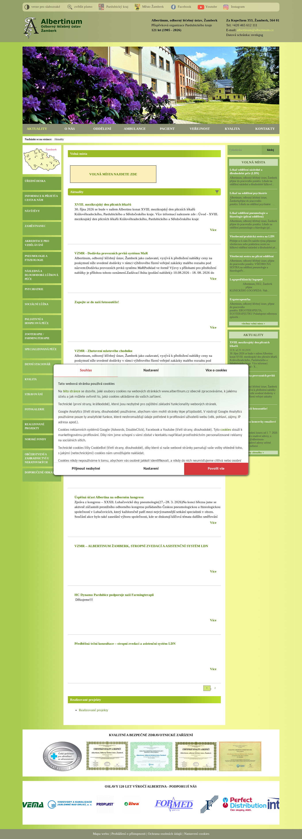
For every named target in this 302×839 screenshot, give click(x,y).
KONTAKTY (265, 128)
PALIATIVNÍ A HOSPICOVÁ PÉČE (37, 321)
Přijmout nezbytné (86, 469)
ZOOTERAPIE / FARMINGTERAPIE (37, 336)
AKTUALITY (37, 128)
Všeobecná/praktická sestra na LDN (252, 236)
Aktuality (59, 139)
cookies (225, 430)
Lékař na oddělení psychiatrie (248, 193)
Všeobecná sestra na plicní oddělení (252, 256)
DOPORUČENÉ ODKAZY (40, 472)
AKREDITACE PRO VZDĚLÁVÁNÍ (37, 243)
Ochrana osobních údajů (165, 833)
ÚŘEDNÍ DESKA (35, 181)
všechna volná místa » (253, 323)
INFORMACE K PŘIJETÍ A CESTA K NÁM (41, 198)
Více (213, 230)
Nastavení (151, 370)
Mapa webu (101, 833)
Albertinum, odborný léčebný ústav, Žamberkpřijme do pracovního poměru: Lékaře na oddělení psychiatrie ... (252, 201)
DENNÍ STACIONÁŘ (37, 364)
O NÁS (70, 128)
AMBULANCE (135, 128)
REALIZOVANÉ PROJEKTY (34, 426)
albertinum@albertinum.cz (255, 30)
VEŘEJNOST (200, 128)
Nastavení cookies (196, 833)
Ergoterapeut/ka (240, 299)
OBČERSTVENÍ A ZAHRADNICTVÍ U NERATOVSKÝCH (37, 458)
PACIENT (167, 128)
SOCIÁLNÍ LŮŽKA (36, 304)
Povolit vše (216, 469)
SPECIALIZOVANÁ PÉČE (41, 349)
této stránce (71, 391)
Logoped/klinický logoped (246, 279)
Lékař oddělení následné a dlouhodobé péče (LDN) (246, 171)
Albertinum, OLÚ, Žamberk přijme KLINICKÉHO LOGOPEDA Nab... (253, 287)
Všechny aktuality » (253, 452)
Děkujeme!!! (84, 599)
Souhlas (86, 370)
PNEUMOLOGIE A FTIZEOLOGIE (36, 258)
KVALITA (232, 128)
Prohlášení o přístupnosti (128, 833)
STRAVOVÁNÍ (34, 394)
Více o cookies (216, 370)
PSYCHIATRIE (34, 289)
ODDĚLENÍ (102, 128)
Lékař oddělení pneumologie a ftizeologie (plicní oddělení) (249, 214)
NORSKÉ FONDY (35, 439)
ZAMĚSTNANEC (35, 226)
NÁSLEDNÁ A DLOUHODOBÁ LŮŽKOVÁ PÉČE (41, 275)
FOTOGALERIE (34, 409)
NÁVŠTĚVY (32, 211)
